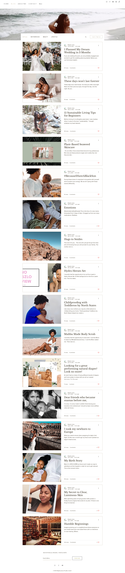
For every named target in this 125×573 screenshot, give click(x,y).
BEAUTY (45, 37)
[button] (86, 37)
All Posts (25, 37)
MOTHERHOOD (35, 37)
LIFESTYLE (54, 37)
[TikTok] (119, 2)
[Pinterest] (116, 2)
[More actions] (99, 45)
